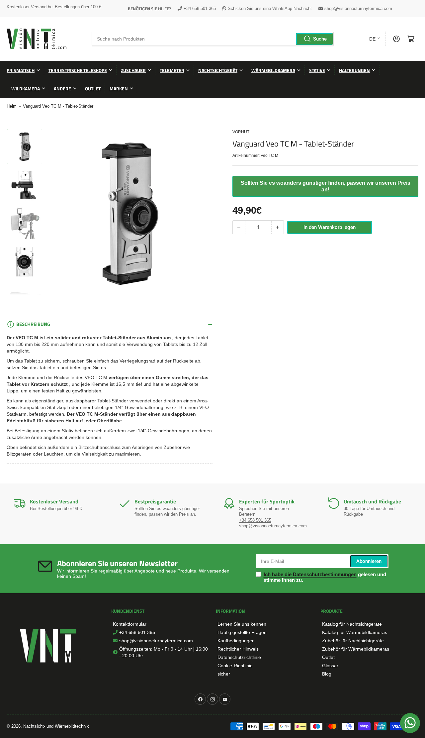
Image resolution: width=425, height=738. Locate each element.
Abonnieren (369, 561)
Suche (320, 39)
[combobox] (213, 39)
